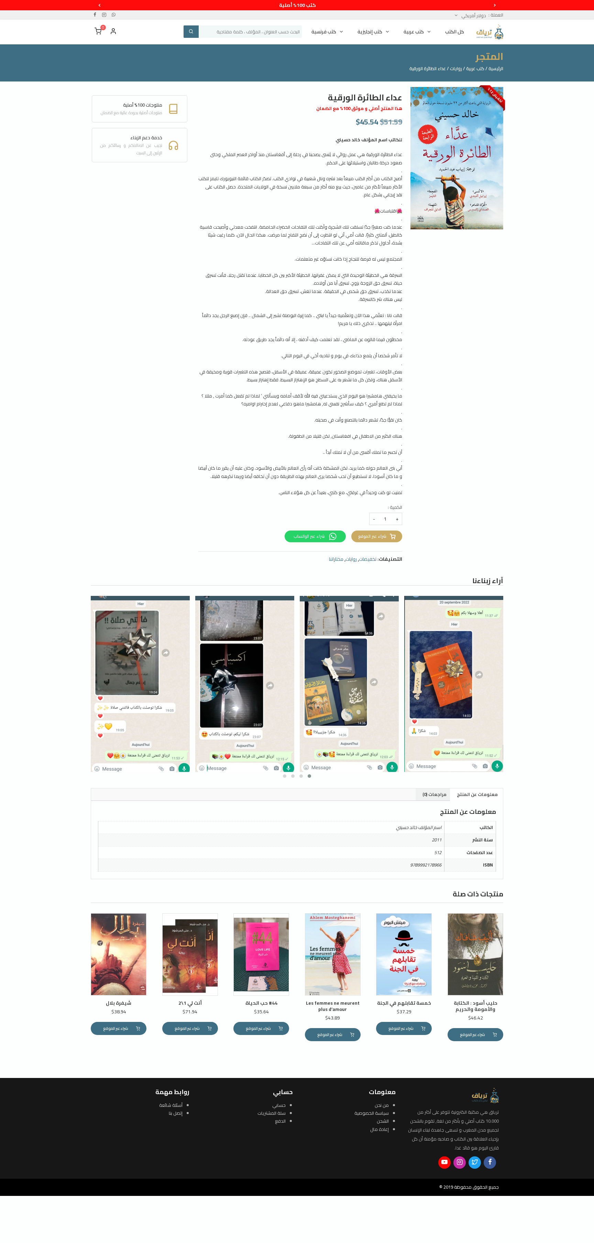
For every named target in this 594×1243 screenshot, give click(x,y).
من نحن (382, 1105)
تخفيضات (367, 559)
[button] (309, 776)
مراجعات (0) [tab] (434, 794)
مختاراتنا (336, 559)
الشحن (383, 1121)
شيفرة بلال (118, 1003)
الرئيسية (495, 68)
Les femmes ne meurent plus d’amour (333, 1006)
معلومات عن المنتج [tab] (477, 794)
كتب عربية (475, 68)
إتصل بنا (176, 1113)
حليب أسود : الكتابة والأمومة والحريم (475, 1006)
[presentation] (494, 4)
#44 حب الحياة (261, 1003)
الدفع (280, 1121)
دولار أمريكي (473, 15)
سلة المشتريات (271, 1113)
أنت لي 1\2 (190, 1003)
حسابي (279, 1105)
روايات (456, 68)
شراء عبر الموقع (372, 536)
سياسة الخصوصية (371, 1113)
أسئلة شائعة (171, 1105)
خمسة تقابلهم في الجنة (404, 1003)
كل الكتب (454, 31)
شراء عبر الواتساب (310, 536)
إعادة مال (379, 1129)
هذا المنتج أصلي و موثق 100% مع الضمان (359, 108)
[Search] (191, 31)
